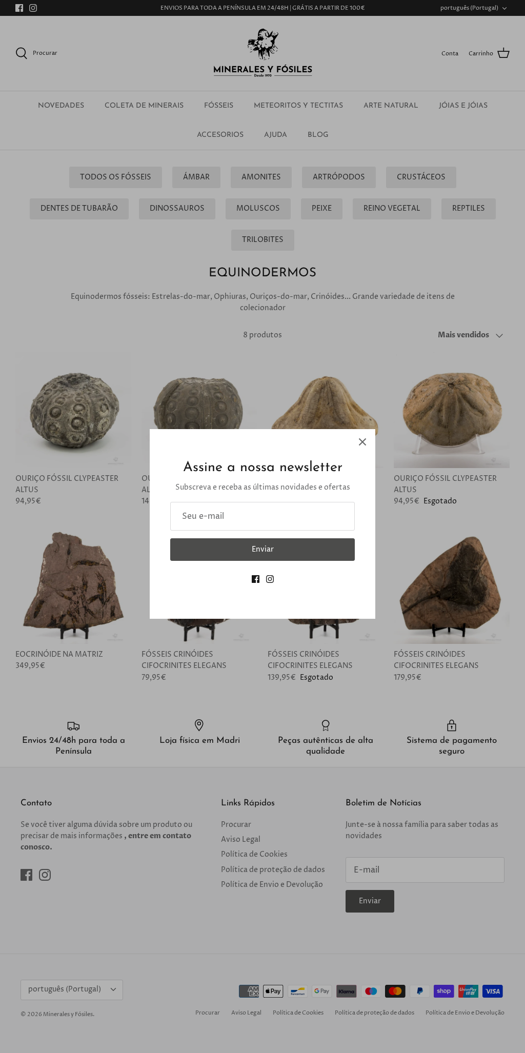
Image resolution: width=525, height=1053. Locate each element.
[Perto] (362, 442)
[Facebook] (255, 579)
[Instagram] (270, 579)
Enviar (263, 549)
